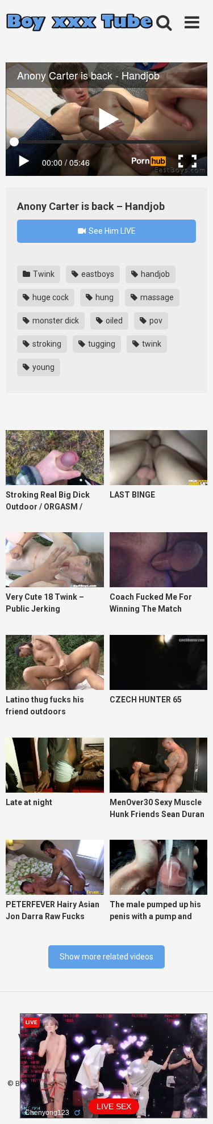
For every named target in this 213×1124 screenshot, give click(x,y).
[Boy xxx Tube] (79, 23)
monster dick (55, 320)
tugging (100, 343)
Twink (43, 274)
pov (155, 320)
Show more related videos (106, 956)
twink (150, 343)
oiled (113, 320)
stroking (46, 343)
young (43, 367)
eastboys (97, 274)
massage (156, 297)
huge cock (50, 297)
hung (104, 297)
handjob (154, 274)
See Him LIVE (111, 230)
